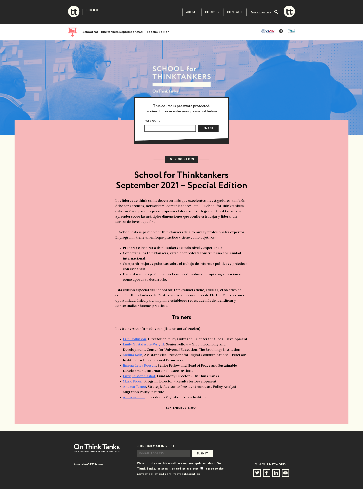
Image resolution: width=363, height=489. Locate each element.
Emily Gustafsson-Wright (143, 344)
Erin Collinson (134, 339)
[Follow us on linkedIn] (276, 473)
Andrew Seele (134, 397)
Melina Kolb (132, 355)
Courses (212, 12)
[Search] (276, 12)
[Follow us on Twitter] (257, 473)
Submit (202, 454)
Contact (235, 12)
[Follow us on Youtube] (285, 473)
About (191, 12)
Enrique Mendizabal (139, 376)
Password (152, 121)
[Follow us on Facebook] (266, 473)
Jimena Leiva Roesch (139, 366)
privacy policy (147, 474)
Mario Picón (132, 381)
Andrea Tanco (134, 387)
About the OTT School (89, 464)
